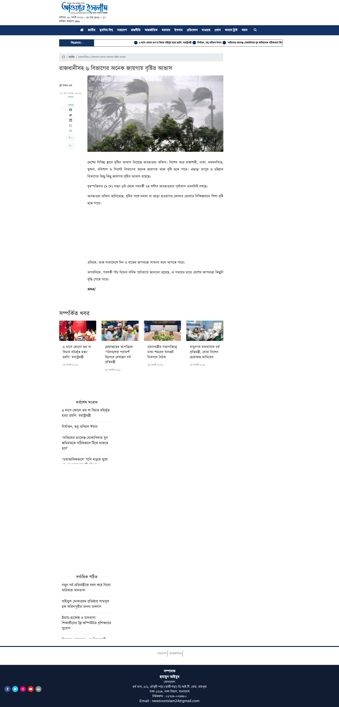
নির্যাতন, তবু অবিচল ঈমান (195, 42)
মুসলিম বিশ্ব (106, 30)
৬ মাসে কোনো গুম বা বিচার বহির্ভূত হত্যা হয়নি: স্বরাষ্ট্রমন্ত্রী (151, 42)
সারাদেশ (122, 30)
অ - (70, 146)
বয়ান (244, 30)
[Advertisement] (155, 234)
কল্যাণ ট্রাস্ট (231, 30)
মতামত (166, 30)
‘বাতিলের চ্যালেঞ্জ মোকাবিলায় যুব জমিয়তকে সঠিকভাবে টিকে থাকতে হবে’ (247, 42)
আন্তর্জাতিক (151, 30)
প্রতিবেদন (192, 30)
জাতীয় (91, 30)
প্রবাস (218, 30)
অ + (71, 137)
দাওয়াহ (206, 30)
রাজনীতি (136, 30)
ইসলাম (178, 30)
